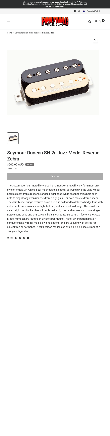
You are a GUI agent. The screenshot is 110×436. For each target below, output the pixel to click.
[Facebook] (75, 11)
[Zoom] (95, 40)
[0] (100, 21)
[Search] (90, 21)
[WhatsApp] (28, 238)
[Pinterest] (24, 238)
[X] (20, 238)
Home (9, 33)
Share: (10, 238)
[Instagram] (78, 11)
